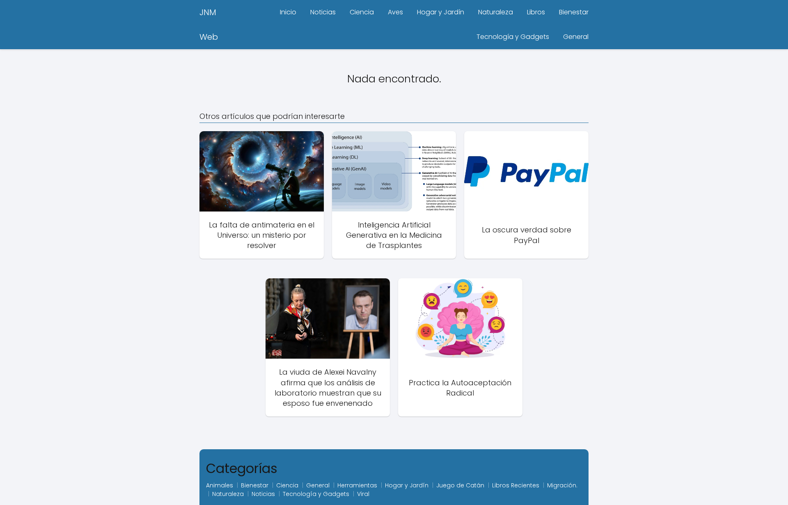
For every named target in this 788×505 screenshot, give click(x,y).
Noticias (323, 12)
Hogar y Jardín (440, 12)
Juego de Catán (460, 485)
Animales (219, 485)
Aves (395, 12)
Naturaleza (495, 12)
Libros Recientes (515, 485)
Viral (363, 494)
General (576, 36)
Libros (536, 12)
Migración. (562, 485)
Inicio (288, 12)
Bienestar (574, 12)
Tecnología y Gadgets (512, 36)
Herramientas (357, 485)
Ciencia (362, 12)
